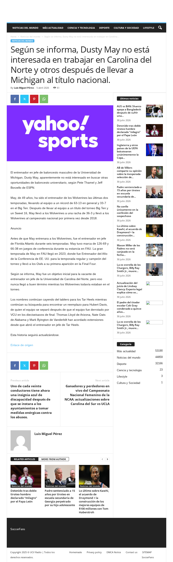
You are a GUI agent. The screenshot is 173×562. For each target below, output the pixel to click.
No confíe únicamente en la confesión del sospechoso (127, 211)
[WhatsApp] (44, 99)
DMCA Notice (114, 552)
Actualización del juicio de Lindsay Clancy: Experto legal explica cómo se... (129, 287)
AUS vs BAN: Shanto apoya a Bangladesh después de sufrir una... (129, 111)
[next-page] (107, 459)
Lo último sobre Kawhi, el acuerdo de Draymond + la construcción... (129, 230)
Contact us (131, 552)
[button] (160, 28)
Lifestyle (148, 27)
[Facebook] (15, 99)
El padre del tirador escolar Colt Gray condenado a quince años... (129, 307)
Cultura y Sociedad (126, 27)
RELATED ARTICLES (24, 459)
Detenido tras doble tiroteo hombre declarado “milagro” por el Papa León (24, 496)
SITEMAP (147, 552)
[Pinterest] (34, 99)
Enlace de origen (22, 345)
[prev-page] (102, 459)
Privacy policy (94, 552)
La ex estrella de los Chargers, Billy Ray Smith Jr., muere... (129, 268)
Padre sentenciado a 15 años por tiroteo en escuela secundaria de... (129, 191)
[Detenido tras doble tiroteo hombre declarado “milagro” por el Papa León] (26, 476)
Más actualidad (53, 27)
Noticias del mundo (25, 27)
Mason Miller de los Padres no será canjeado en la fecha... (128, 250)
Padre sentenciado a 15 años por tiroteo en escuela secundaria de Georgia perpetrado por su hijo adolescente (60, 498)
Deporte (104, 27)
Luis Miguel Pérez (24, 87)
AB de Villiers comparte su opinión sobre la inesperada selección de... (129, 172)
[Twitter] (24, 99)
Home (13, 36)
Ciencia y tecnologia (81, 27)
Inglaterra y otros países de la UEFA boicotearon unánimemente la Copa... (128, 151)
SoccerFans (17, 529)
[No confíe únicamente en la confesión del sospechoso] (154, 211)
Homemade (75, 552)
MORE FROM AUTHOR (53, 459)
